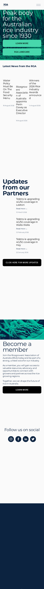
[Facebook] (18, 439)
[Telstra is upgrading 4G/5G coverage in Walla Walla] (9, 220)
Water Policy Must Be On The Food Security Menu (8, 89)
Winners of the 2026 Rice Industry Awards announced (35, 89)
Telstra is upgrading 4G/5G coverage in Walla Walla (27, 221)
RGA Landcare (22, 52)
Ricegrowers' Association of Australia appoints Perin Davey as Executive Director (22, 100)
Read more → (21, 208)
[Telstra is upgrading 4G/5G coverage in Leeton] (9, 200)
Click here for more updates (22, 262)
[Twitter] (33, 439)
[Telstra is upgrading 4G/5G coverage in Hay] (9, 241)
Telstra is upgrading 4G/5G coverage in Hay (27, 241)
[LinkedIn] (26, 439)
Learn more (22, 43)
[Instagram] (11, 439)
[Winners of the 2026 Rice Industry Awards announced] (35, 73)
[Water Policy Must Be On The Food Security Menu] (9, 73)
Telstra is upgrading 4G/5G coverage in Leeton (27, 201)
